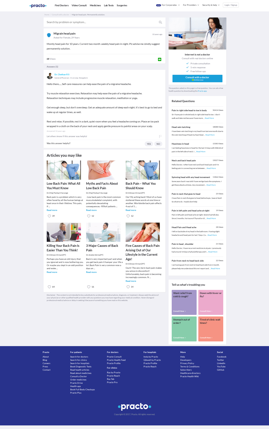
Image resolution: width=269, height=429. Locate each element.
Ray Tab (110, 379)
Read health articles (79, 369)
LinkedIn (221, 363)
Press (45, 366)
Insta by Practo (151, 356)
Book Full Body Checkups (82, 389)
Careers (46, 363)
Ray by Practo (113, 372)
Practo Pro (112, 382)
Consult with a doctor (60, 14)
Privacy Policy (187, 363)
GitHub (220, 369)
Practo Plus (75, 392)
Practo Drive (76, 383)
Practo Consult (114, 356)
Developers (185, 360)
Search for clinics (78, 360)
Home (46, 14)
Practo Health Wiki (189, 376)
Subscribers (186, 369)
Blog (45, 360)
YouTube (221, 366)
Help (182, 356)
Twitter (220, 360)
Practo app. (202, 91)
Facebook (221, 356)
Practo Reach (113, 375)
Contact (46, 369)
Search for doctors (79, 356)
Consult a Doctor (78, 376)
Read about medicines (80, 373)
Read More (209, 118)
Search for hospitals (79, 363)
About (46, 356)
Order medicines (78, 379)
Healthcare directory (190, 373)
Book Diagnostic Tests (80, 366)
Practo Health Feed (116, 360)
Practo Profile (113, 363)
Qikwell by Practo (152, 360)
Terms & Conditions (189, 366)
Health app (75, 386)
